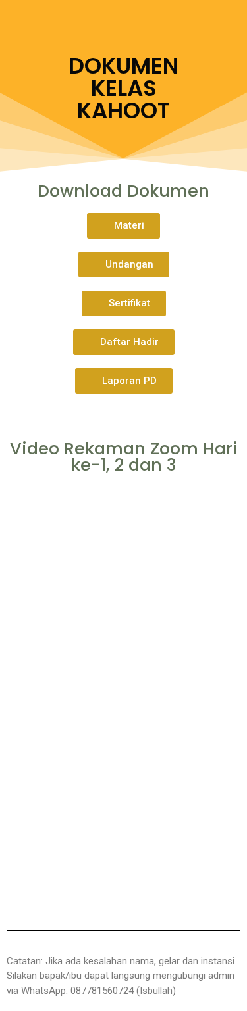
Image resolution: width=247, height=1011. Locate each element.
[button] (123, 226)
